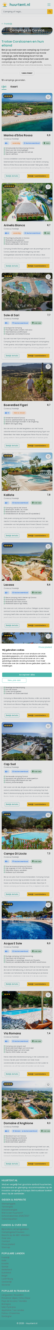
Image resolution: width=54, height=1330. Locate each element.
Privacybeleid (45, 647)
